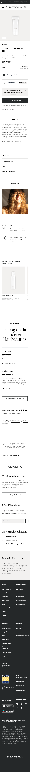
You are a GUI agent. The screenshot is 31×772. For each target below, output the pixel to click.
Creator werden (21, 598)
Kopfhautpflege (7, 605)
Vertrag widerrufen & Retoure (6, 662)
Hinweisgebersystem (22, 633)
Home (4, 453)
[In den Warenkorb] (21, 297)
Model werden (20, 594)
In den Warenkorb (15, 99)
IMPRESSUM (26, 765)
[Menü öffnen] (3, 7)
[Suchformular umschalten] (7, 7)
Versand (4, 657)
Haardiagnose (6, 650)
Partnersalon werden (20, 683)
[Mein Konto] (25, 7)
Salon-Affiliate (20, 688)
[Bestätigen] (28, 518)
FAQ (3, 653)
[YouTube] (26, 701)
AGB (4, 765)
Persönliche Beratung (5, 645)
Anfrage (19, 626)
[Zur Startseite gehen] (15, 7)
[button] (1, 2)
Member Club (6, 641)
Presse (18, 629)
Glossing (4, 613)
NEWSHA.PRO (20, 679)
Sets (3, 602)
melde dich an (15, 419)
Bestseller (5, 594)
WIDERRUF (9, 765)
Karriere (18, 590)
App (3, 633)
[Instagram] (17, 701)
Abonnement (11, 81)
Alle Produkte (6, 587)
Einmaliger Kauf (12, 73)
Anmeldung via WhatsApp (14, 492)
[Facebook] (21, 706)
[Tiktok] (21, 701)
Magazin (4, 629)
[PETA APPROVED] (8, 685)
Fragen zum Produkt (8, 108)
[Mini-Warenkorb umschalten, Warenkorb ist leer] (29, 7)
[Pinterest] (17, 706)
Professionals (20, 602)
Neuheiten (5, 590)
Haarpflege (5, 598)
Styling (4, 609)
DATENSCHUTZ (18, 765)
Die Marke (19, 587)
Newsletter (5, 637)
